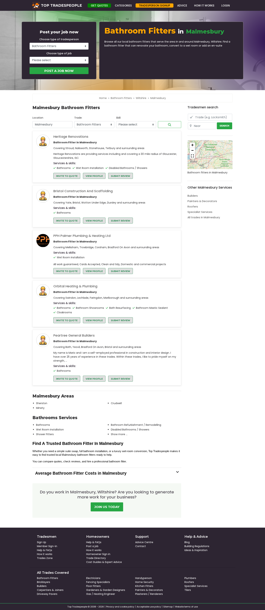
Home (103, 98)
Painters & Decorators (202, 201)
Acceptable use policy (149, 606)
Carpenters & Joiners (50, 590)
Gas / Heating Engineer (100, 594)
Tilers (187, 590)
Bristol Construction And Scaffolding (83, 191)
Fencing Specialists (98, 582)
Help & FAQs (44, 550)
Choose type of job (59, 53)
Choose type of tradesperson (59, 39)
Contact (140, 546)
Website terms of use (186, 606)
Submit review (120, 176)
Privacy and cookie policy (120, 606)
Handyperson (143, 578)
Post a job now (59, 71)
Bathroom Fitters (121, 98)
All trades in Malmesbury (203, 217)
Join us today (107, 507)
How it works (44, 554)
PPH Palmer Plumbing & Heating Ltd (82, 236)
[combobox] (52, 124)
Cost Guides (93, 562)
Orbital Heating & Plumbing (75, 286)
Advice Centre (144, 542)
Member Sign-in (47, 546)
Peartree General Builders (74, 335)
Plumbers (190, 578)
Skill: (118, 118)
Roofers (192, 206)
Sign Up (41, 542)
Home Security (144, 582)
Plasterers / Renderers (149, 594)
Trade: (78, 118)
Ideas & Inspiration (195, 550)
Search (169, 124)
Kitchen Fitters (144, 586)
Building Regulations (196, 546)
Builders (192, 196)
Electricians (93, 578)
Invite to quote (67, 176)
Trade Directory (96, 558)
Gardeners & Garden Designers (105, 590)
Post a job (92, 546)
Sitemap (168, 606)
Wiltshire (141, 98)
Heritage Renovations (70, 137)
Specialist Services (199, 212)
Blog (187, 542)
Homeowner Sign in (98, 554)
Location (37, 118)
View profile (94, 176)
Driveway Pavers (47, 594)
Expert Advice (113, 562)
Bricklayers (43, 582)
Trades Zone (45, 558)
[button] (192, 145)
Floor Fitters (93, 586)
